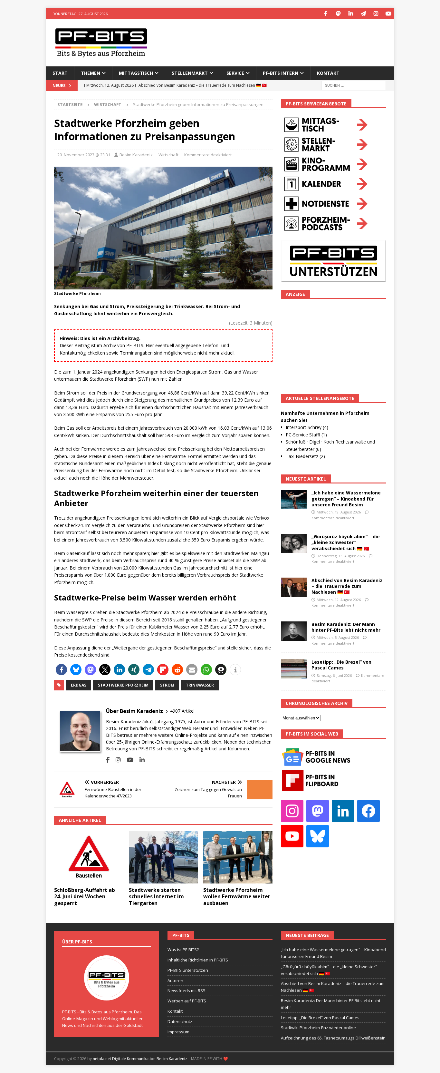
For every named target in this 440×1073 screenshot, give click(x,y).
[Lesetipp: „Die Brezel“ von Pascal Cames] (294, 668)
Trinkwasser (200, 685)
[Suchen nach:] (353, 85)
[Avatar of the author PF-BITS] (106, 994)
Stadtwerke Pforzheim (123, 685)
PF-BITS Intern (280, 73)
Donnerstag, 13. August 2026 (341, 555)
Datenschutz (179, 1021)
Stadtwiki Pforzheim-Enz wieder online (318, 1027)
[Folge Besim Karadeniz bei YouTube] (127, 760)
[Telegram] (363, 13)
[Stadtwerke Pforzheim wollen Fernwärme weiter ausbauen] (238, 857)
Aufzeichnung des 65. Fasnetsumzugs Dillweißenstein (333, 1038)
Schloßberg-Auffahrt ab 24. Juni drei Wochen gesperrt (84, 896)
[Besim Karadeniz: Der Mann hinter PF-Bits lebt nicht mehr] (294, 631)
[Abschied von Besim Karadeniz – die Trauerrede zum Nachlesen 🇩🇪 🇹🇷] (294, 587)
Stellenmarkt (190, 73)
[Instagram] (375, 13)
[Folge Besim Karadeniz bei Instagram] (116, 760)
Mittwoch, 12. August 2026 (339, 599)
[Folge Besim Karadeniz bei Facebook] (108, 760)
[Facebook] (325, 13)
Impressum (178, 1032)
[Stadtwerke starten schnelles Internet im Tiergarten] (163, 857)
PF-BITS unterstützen (187, 970)
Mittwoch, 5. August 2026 (338, 637)
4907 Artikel (182, 711)
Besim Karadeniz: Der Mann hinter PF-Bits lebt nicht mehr (345, 627)
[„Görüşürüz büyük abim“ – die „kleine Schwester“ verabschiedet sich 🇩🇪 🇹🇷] (294, 543)
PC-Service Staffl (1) (306, 435)
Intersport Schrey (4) (307, 427)
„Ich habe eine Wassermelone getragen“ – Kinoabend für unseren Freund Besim (346, 498)
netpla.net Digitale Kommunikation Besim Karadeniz (140, 1058)
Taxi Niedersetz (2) (305, 456)
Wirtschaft (168, 155)
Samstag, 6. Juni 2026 (334, 675)
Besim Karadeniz (136, 155)
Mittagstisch (136, 73)
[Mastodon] (338, 13)
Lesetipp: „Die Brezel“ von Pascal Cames (341, 665)
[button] (61, 669)
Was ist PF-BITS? (183, 949)
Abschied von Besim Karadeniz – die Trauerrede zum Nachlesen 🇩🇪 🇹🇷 (346, 586)
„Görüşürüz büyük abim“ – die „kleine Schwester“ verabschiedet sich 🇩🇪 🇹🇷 (345, 542)
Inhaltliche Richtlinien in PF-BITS (197, 960)
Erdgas (78, 685)
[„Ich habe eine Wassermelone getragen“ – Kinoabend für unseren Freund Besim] (294, 499)
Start (60, 73)
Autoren (175, 980)
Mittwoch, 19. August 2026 (339, 512)
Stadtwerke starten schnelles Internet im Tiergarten (156, 896)
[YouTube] (388, 13)
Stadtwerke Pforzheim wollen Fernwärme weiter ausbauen (236, 896)
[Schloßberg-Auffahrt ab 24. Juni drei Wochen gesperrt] (88, 857)
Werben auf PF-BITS (186, 1001)
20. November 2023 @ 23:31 (83, 155)
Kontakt (328, 73)
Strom (167, 685)
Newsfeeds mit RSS (186, 990)
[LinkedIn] (350, 13)
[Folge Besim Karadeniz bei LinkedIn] (140, 760)
